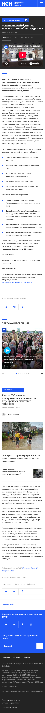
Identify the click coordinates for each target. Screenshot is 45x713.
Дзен (33, 568)
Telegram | (6, 571)
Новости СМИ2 (8, 605)
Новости (26, 568)
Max (12, 571)
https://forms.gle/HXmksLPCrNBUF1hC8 (17, 282)
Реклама (26, 657)
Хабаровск (31, 584)
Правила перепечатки (11, 700)
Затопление (20, 584)
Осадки (10, 584)
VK (37, 568)
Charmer (13, 707)
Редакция (6, 657)
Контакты (16, 657)
